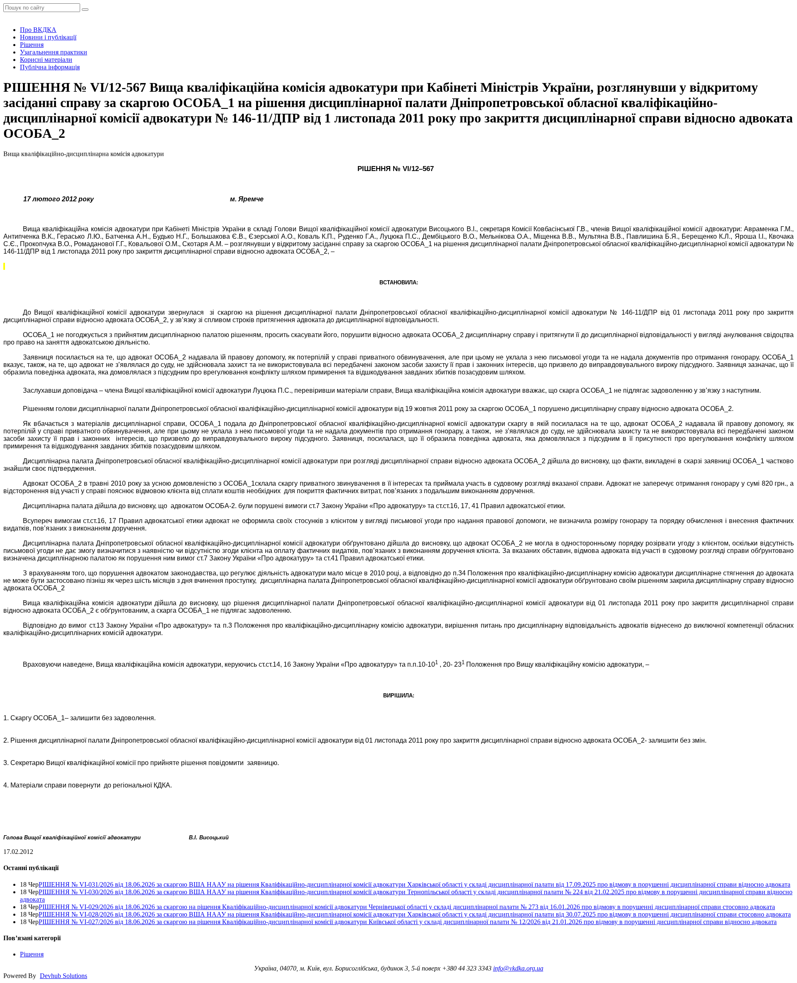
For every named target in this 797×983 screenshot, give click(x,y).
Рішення (32, 44)
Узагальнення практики (53, 52)
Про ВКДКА (38, 29)
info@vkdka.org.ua (518, 968)
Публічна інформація (50, 67)
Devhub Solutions (63, 975)
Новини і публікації (48, 37)
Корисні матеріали (46, 59)
